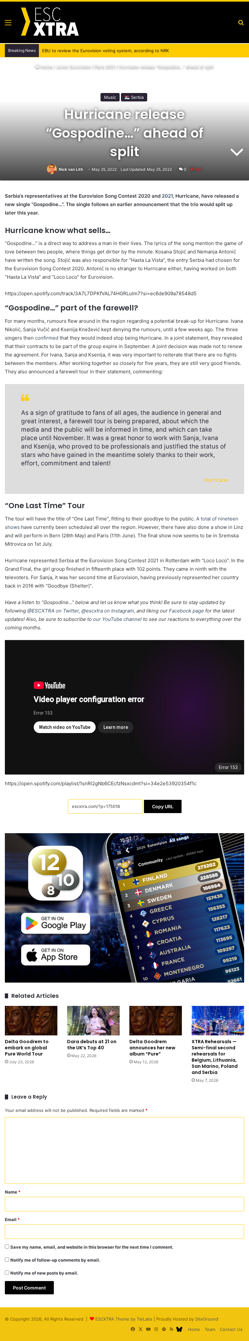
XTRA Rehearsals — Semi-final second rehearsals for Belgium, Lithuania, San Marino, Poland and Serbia (215, 1057)
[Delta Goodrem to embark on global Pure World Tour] (31, 1020)
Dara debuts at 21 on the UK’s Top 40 (91, 1044)
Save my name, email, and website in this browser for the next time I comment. (91, 1247)
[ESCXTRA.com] (49, 22)
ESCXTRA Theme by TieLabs (123, 1319)
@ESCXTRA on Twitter (53, 611)
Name (12, 1192)
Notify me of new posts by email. (44, 1273)
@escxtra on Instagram (107, 611)
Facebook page (186, 611)
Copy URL (162, 806)
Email (12, 1219)
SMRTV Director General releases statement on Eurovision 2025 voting (114, 50)
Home (46, 67)
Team (210, 1329)
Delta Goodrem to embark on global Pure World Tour (27, 1047)
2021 (167, 196)
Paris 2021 (105, 67)
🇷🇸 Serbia (134, 97)
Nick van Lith (71, 169)
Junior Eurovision (73, 67)
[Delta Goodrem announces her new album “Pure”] (155, 1020)
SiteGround (206, 1319)
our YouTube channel (117, 619)
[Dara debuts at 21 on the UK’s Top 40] (93, 1020)
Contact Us (231, 1329)
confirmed (46, 338)
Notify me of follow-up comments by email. (55, 1260)
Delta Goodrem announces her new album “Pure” (152, 1047)
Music (110, 97)
